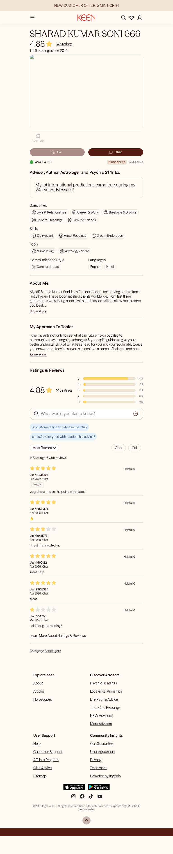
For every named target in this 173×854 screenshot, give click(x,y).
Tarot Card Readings (105, 707)
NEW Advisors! (101, 715)
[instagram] (73, 798)
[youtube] (99, 798)
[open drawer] (32, 17)
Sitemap (39, 776)
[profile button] (139, 17)
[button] (38, 138)
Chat (118, 152)
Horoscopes (42, 699)
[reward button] (131, 17)
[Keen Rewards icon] (131, 17)
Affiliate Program (46, 760)
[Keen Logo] (86, 17)
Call (59, 152)
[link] (64, 44)
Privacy (95, 760)
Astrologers (53, 651)
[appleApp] (74, 788)
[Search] (123, 17)
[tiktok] (91, 798)
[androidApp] (99, 788)
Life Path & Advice (104, 699)
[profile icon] (139, 17)
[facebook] (82, 798)
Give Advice (42, 768)
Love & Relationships (106, 691)
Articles (39, 691)
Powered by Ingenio (105, 776)
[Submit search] (135, 413)
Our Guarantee (101, 743)
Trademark (98, 768)
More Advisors (101, 723)
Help (37, 743)
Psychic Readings (103, 683)
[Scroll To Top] (86, 820)
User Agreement (102, 751)
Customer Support (47, 751)
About (38, 683)
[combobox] (44, 447)
